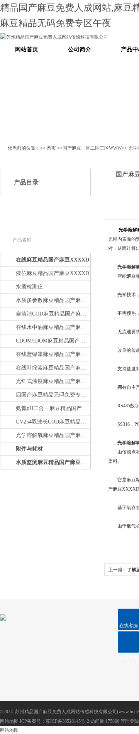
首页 (51, 148)
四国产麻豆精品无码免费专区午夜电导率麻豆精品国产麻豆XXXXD (52, 395)
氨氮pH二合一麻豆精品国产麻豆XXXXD (52, 408)
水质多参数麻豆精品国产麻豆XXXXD (52, 300)
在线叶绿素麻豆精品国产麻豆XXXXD (52, 368)
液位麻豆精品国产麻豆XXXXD (52, 273)
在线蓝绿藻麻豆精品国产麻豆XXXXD (52, 354)
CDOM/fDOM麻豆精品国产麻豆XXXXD (52, 341)
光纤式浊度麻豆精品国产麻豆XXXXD (52, 381)
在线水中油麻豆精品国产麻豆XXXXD (52, 327)
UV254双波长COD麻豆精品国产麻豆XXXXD (52, 422)
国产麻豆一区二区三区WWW (92, 148)
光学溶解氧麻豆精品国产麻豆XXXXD (52, 435)
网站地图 (9, 721)
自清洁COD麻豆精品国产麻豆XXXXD (52, 314)
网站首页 (26, 49)
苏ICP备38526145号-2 (67, 721)
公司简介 (79, 49)
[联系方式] (128, 642)
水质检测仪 (29, 287)
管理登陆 (129, 721)
